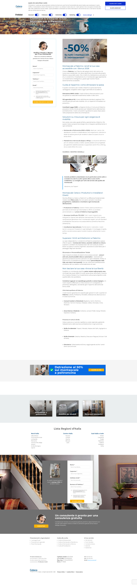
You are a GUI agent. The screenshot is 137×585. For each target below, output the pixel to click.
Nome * (72, 464)
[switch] (51, 15)
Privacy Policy (61, 572)
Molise (102, 435)
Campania (101, 437)
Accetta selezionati (115, 8)
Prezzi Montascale (36, 544)
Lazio (67, 442)
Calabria (101, 442)
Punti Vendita (89, 542)
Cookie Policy (70, 572)
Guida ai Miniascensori (64, 540)
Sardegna (101, 444)
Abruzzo (68, 441)
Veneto (33, 444)
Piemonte (34, 441)
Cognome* (36, 72)
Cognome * (73, 471)
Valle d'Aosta (34, 435)
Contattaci (41, 526)
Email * (35, 85)
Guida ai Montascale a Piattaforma (68, 542)
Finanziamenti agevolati (38, 542)
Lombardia (34, 439)
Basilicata (101, 441)
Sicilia (102, 446)
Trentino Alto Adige (36, 442)
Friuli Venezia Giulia (36, 437)
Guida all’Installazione (64, 546)
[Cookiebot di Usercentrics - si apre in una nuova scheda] (19, 15)
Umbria (68, 437)
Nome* (35, 66)
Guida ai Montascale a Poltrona (67, 544)
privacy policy (41, 91)
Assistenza (88, 547)
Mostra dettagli (87, 15)
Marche (68, 439)
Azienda (87, 546)
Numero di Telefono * (77, 484)
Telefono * (36, 79)
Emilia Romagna (36, 446)
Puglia (102, 439)
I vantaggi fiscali (35, 540)
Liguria (33, 447)
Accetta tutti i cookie (115, 3)
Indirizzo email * (75, 478)
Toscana (68, 435)
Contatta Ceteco (90, 544)
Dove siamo (79, 572)
